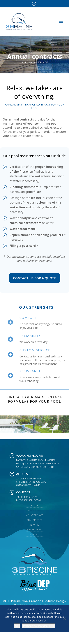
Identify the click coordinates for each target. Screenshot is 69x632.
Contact (34, 534)
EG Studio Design (54, 601)
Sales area (34, 529)
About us (34, 510)
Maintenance (34, 515)
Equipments (34, 520)
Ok (16, 625)
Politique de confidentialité (38, 625)
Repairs (34, 524)
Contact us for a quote (34, 278)
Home (34, 505)
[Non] (64, 618)
